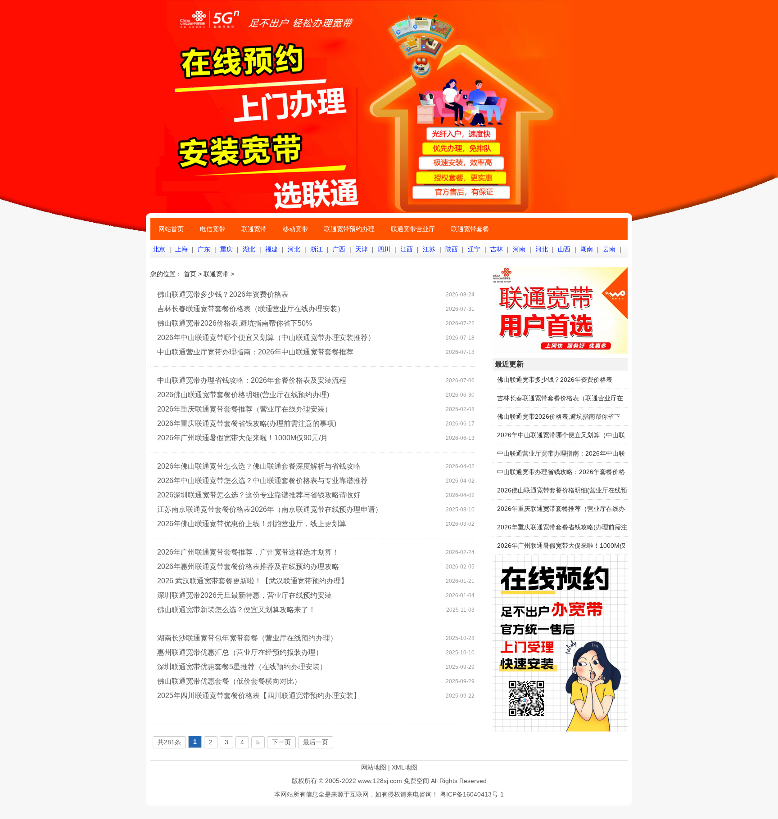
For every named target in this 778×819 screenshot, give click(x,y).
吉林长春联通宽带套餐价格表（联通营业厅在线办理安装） (250, 309)
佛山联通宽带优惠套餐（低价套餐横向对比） (229, 681)
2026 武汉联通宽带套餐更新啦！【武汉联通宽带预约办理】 (252, 581)
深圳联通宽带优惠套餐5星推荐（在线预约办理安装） (242, 667)
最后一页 (315, 742)
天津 (361, 249)
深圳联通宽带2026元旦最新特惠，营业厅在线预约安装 (244, 595)
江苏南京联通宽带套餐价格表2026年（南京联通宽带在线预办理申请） (269, 509)
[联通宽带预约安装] (560, 729)
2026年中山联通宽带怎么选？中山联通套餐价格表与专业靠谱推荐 (262, 480)
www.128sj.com (380, 780)
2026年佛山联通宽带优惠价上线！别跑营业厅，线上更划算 (251, 524)
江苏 (429, 249)
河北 (294, 249)
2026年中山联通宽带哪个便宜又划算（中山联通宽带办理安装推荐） (266, 337)
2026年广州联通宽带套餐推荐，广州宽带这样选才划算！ (248, 552)
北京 (159, 249)
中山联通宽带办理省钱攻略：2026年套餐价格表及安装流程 (251, 380)
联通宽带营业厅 (413, 229)
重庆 (226, 249)
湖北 (249, 249)
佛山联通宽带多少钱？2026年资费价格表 (223, 294)
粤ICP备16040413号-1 (472, 794)
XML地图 (404, 767)
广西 (339, 249)
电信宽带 (212, 229)
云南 (609, 249)
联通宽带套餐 (470, 229)
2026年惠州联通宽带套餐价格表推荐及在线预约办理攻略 (248, 566)
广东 (204, 249)
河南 (519, 249)
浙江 (316, 249)
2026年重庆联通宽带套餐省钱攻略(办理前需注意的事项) (246, 423)
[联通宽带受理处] (560, 351)
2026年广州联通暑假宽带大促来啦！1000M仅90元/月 (242, 438)
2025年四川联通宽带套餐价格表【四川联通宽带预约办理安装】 (259, 695)
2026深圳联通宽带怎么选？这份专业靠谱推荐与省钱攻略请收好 (259, 495)
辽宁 (474, 249)
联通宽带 (254, 229)
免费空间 (416, 780)
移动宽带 (295, 229)
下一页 (281, 742)
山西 (564, 249)
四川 (384, 249)
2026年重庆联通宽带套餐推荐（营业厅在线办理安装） (244, 409)
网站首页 (171, 229)
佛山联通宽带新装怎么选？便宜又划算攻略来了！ (236, 609)
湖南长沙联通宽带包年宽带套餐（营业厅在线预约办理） (247, 638)
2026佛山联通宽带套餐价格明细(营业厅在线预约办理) (243, 394)
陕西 (451, 249)
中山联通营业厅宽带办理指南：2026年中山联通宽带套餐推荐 (255, 352)
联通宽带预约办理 (349, 229)
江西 (406, 249)
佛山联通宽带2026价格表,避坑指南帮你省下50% (234, 323)
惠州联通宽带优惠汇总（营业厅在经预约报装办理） (240, 652)
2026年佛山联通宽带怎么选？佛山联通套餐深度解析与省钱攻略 (259, 466)
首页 (190, 273)
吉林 (496, 249)
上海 (181, 249)
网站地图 (373, 767)
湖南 (586, 249)
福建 (271, 249)
